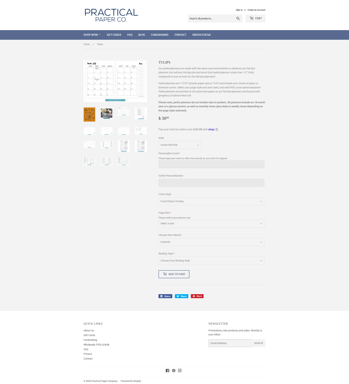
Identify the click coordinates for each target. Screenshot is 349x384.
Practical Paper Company (104, 381)
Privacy (88, 353)
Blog (141, 34)
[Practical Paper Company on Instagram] (180, 371)
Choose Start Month (170, 235)
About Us (89, 330)
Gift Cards (114, 34)
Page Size (164, 212)
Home (87, 44)
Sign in (239, 10)
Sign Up (258, 343)
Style (161, 137)
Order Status (201, 34)
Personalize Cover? (169, 153)
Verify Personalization (171, 175)
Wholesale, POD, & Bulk (96, 344)
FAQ (129, 34)
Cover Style (165, 194)
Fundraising (160, 34)
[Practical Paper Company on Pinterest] (174, 371)
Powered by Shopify (131, 381)
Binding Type (166, 253)
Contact (180, 34)
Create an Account (256, 10)
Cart (258, 18)
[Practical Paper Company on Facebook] (167, 371)
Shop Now (91, 34)
